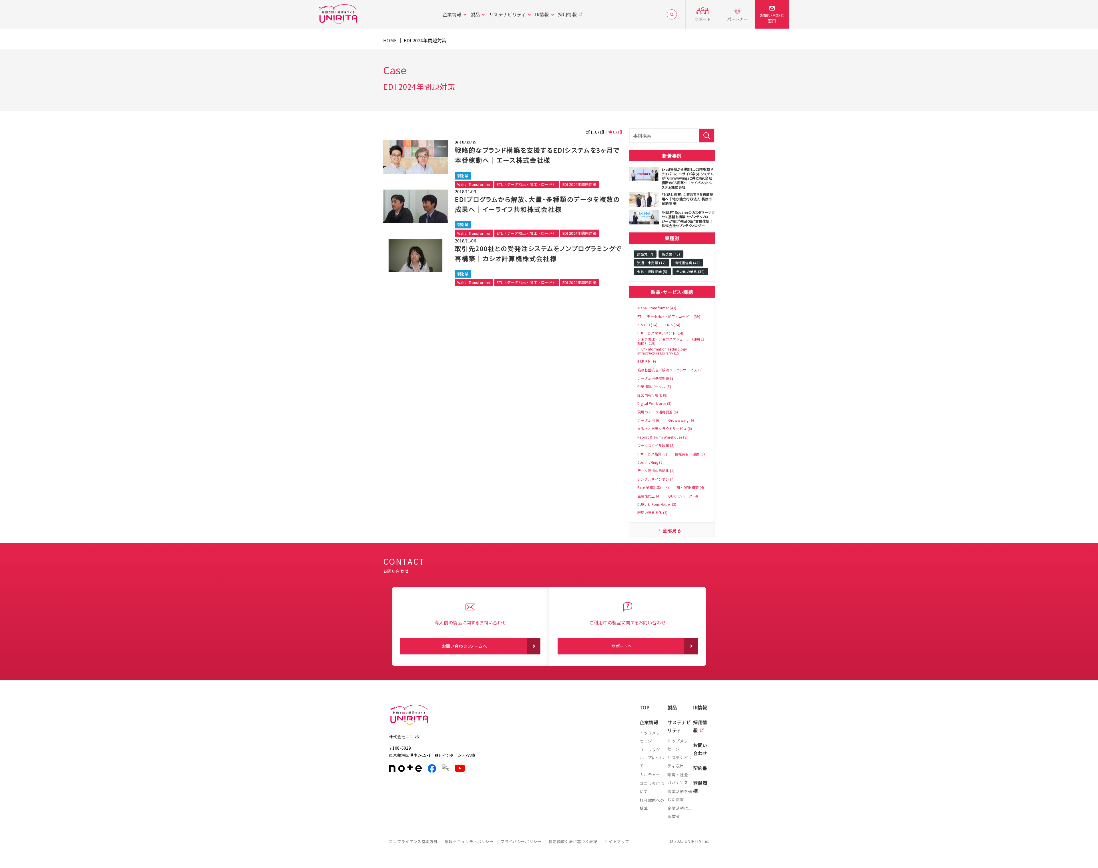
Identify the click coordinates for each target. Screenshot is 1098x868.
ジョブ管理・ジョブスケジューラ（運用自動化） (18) (670, 341)
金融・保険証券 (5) (652, 271)
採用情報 (567, 14)
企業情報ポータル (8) (654, 387)
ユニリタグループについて (652, 758)
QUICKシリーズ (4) (683, 496)
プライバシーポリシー (520, 841)
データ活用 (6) (649, 420)
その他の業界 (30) (690, 271)
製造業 (463, 175)
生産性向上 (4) (649, 496)
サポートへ (621, 646)
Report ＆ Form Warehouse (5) (662, 437)
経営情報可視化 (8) (652, 395)
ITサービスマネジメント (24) (660, 333)
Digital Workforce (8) (654, 403)
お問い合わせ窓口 (772, 17)
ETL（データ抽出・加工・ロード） (526, 184)
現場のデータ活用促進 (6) (657, 412)
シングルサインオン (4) (656, 479)
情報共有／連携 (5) (690, 454)
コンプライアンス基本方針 (413, 841)
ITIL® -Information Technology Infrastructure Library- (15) (662, 351)
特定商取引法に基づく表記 (573, 841)
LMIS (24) (673, 325)
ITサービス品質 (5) (652, 454)
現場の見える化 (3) (652, 513)
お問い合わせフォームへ (464, 646)
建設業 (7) (645, 254)
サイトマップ (616, 841)
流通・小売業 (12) (651, 262)
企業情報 (452, 14)
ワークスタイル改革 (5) (656, 445)
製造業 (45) (671, 254)
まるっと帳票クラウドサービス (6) (664, 429)
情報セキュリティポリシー (469, 841)
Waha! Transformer (474, 184)
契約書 (700, 768)
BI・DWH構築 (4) (690, 487)
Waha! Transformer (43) (656, 308)
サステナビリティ (507, 14)
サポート (703, 19)
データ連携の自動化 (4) (656, 471)
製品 (475, 14)
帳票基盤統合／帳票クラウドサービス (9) (670, 370)
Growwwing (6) (681, 420)
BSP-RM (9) (646, 361)
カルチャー (650, 774)
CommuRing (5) (650, 462)
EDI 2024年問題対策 (579, 184)
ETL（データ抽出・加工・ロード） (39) (668, 316)
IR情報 (542, 14)
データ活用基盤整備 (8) (656, 378)
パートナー (737, 19)
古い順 (615, 132)
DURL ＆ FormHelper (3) (657, 504)
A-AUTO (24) (647, 325)
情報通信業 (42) (687, 262)
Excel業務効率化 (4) (653, 487)
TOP (644, 707)
